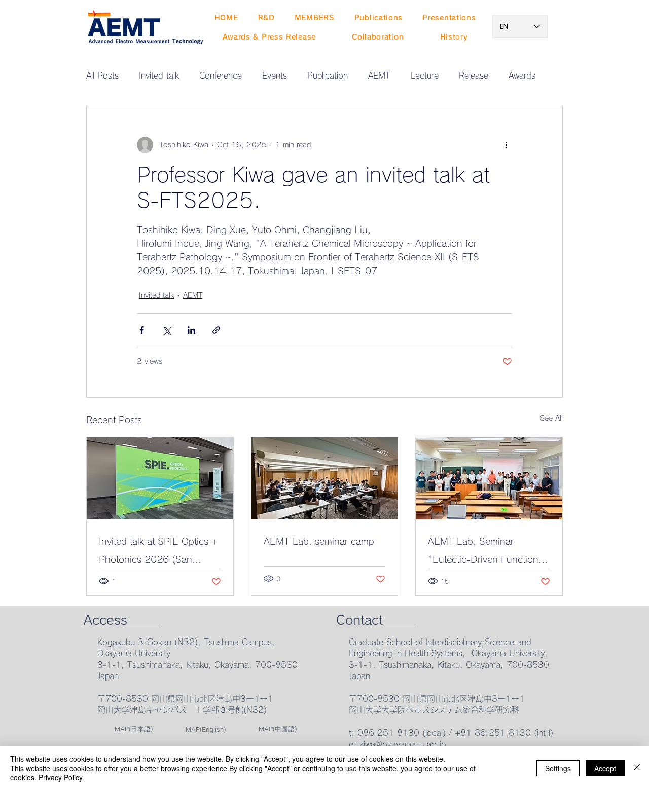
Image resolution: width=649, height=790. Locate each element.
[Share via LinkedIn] (191, 330)
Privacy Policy (61, 777)
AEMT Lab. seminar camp (319, 541)
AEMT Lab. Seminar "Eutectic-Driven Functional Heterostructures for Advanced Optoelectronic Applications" (487, 553)
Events (274, 75)
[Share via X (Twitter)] (166, 330)
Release (473, 75)
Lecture (425, 75)
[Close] (637, 768)
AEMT (379, 75)
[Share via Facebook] (142, 330)
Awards (522, 75)
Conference (220, 75)
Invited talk (159, 75)
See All (551, 418)
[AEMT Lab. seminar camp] (324, 478)
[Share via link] (216, 330)
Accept (605, 768)
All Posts (102, 75)
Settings (558, 768)
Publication (327, 75)
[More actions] (506, 145)
